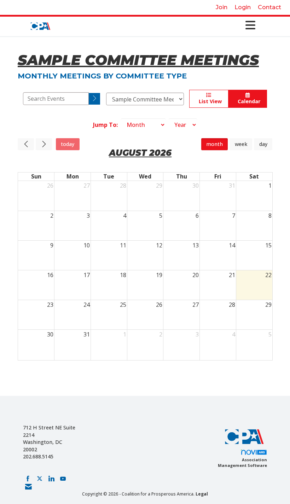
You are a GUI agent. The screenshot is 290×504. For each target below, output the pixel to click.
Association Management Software (242, 462)
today (67, 144)
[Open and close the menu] (156, 25)
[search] (95, 98)
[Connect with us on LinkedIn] (51, 478)
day (263, 144)
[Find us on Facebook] (28, 478)
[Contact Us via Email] (28, 486)
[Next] (44, 144)
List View (209, 101)
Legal (202, 494)
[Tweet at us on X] (40, 478)
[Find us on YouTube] (63, 478)
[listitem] (221, 7)
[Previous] (26, 144)
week (241, 144)
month (214, 144)
